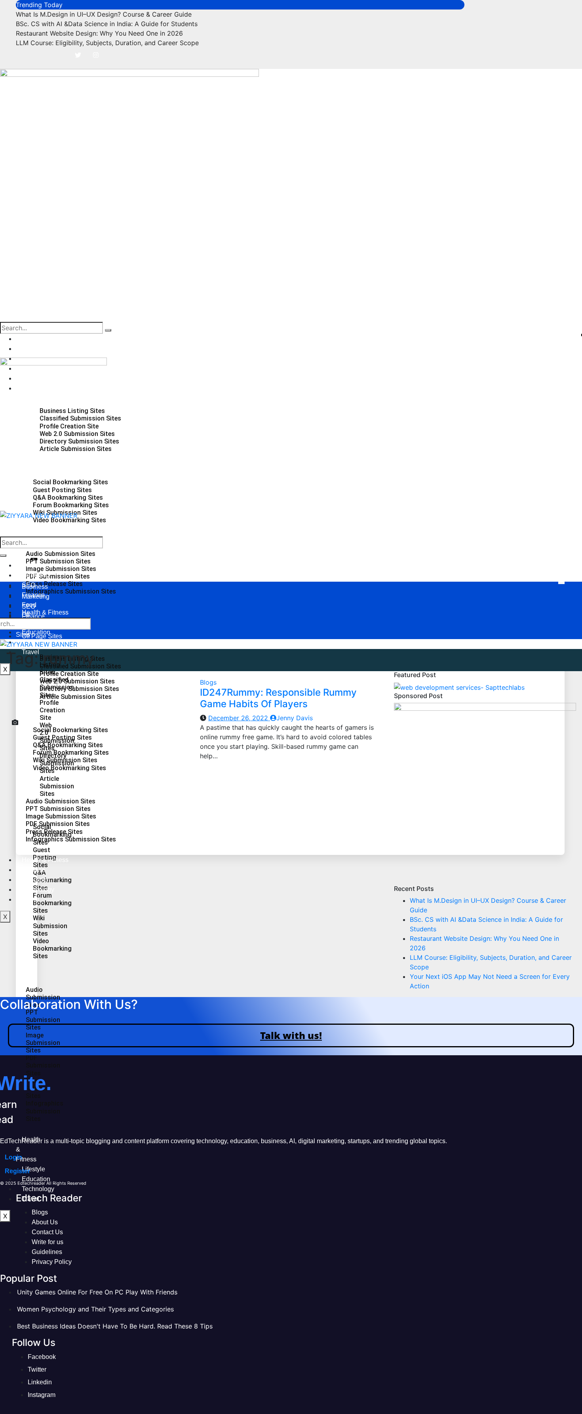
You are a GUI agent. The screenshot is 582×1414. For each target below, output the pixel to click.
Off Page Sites (42, 636)
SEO (28, 606)
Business (35, 338)
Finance (33, 616)
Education (36, 632)
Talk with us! (291, 1035)
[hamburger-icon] (561, 583)
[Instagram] (96, 55)
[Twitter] (78, 55)
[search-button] (108, 330)
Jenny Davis (294, 718)
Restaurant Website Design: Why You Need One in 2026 (99, 33)
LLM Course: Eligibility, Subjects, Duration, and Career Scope (107, 43)
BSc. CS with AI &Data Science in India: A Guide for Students (107, 24)
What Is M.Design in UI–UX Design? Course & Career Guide (104, 14)
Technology (38, 1189)
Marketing (35, 348)
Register (17, 1171)
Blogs (208, 682)
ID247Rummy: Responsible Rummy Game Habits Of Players (278, 698)
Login (13, 1157)
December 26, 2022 (239, 718)
